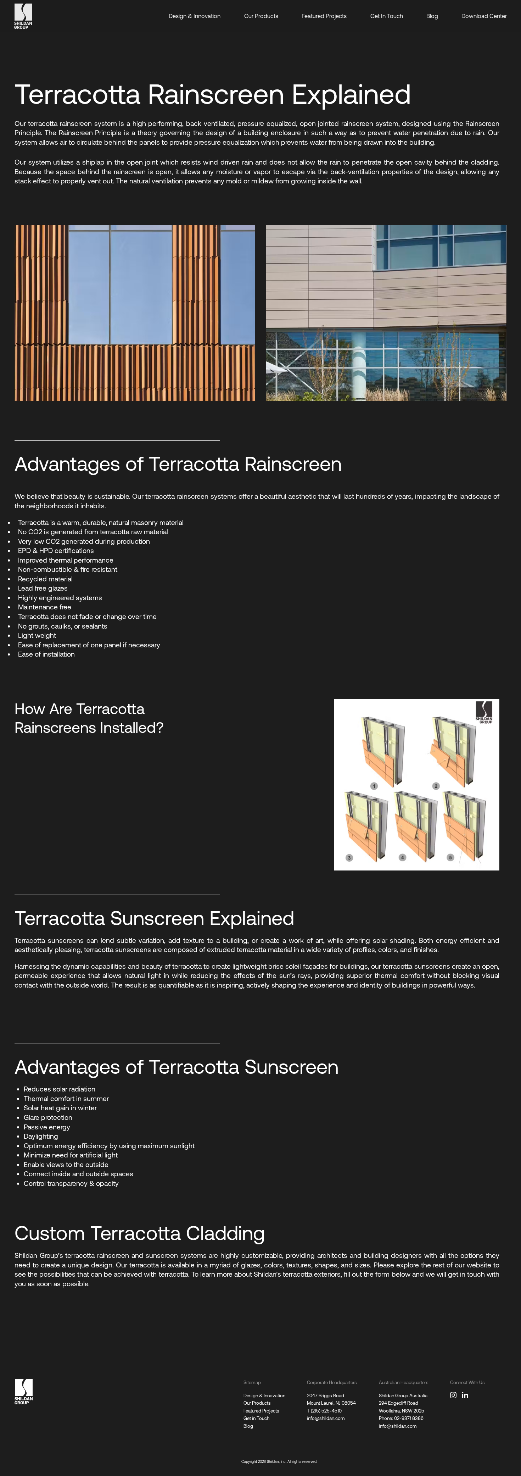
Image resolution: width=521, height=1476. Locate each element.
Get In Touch (386, 16)
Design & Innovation (194, 16)
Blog (432, 16)
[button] (227, 235)
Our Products (261, 16)
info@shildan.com (326, 1418)
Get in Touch (256, 1418)
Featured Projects (324, 16)
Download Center (484, 16)
